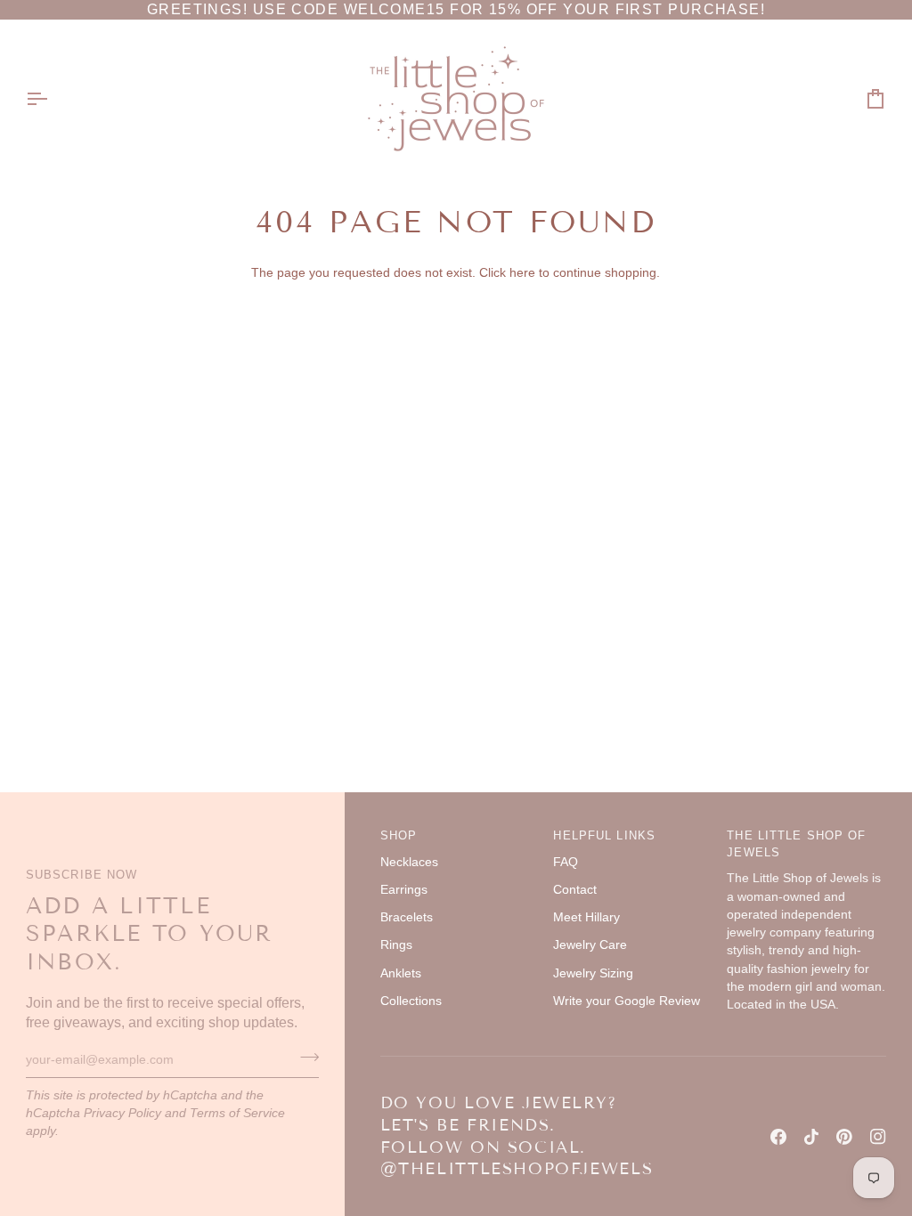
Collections (411, 1001)
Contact (575, 889)
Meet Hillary (586, 917)
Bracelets (406, 917)
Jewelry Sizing (593, 973)
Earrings (404, 889)
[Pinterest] (844, 1137)
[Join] (304, 1057)
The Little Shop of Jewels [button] (796, 844)
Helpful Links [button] (604, 836)
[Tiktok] (811, 1137)
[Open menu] (52, 99)
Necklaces (409, 862)
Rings (396, 945)
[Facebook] (778, 1137)
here (522, 273)
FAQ (565, 862)
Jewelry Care (590, 945)
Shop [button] (399, 836)
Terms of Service (237, 1113)
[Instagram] (878, 1137)
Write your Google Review (626, 1001)
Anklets (400, 973)
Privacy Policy (122, 1113)
